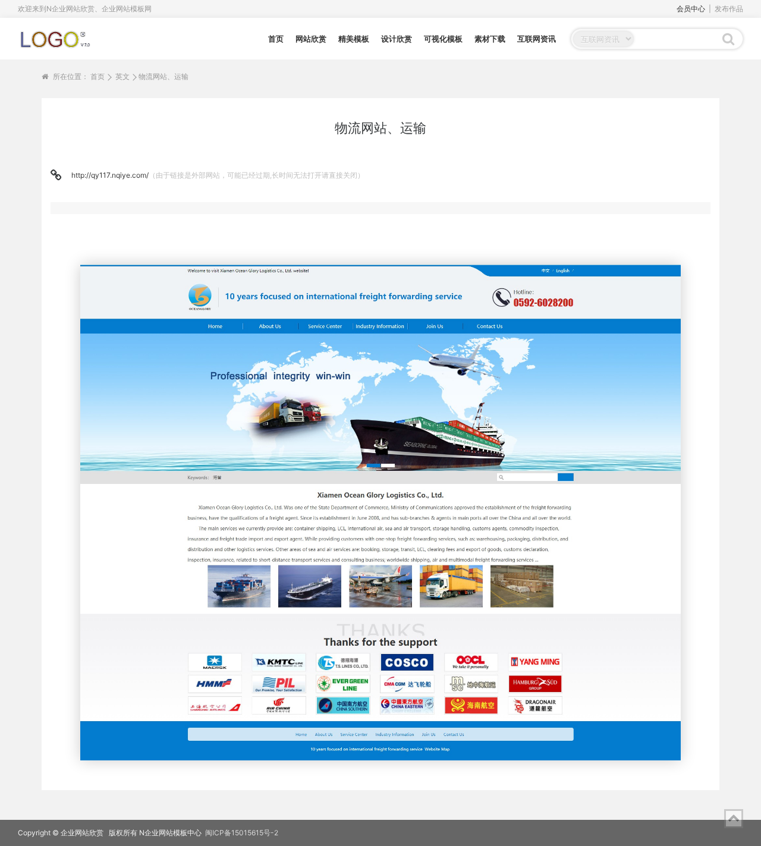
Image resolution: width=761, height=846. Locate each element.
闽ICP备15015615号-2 (241, 832)
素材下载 (489, 38)
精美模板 (353, 38)
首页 (276, 38)
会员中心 (691, 8)
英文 (122, 76)
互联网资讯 (536, 38)
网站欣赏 (310, 38)
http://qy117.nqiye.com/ (110, 175)
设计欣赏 (396, 38)
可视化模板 (443, 38)
